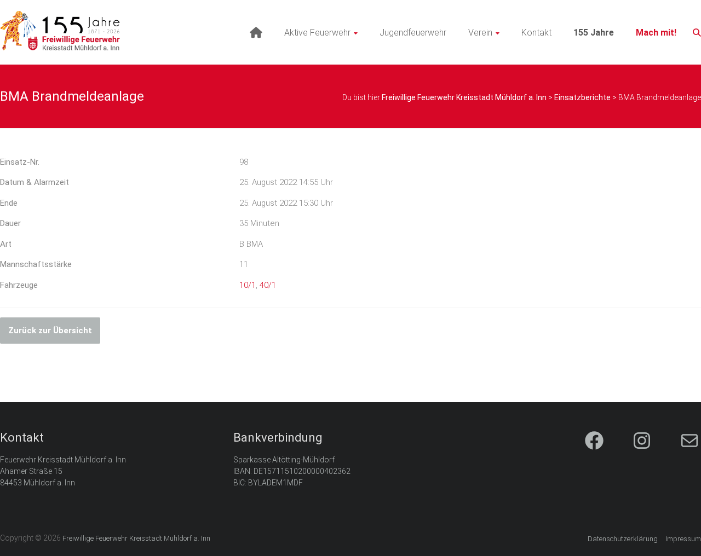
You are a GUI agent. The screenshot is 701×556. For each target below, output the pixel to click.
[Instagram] (632, 441)
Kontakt (536, 32)
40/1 (268, 285)
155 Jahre (593, 32)
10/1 (247, 285)
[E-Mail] (679, 441)
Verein (480, 32)
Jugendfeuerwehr (413, 32)
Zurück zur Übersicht (50, 330)
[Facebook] (584, 441)
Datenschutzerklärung (623, 539)
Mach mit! (656, 32)
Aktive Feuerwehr (317, 32)
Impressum (683, 539)
